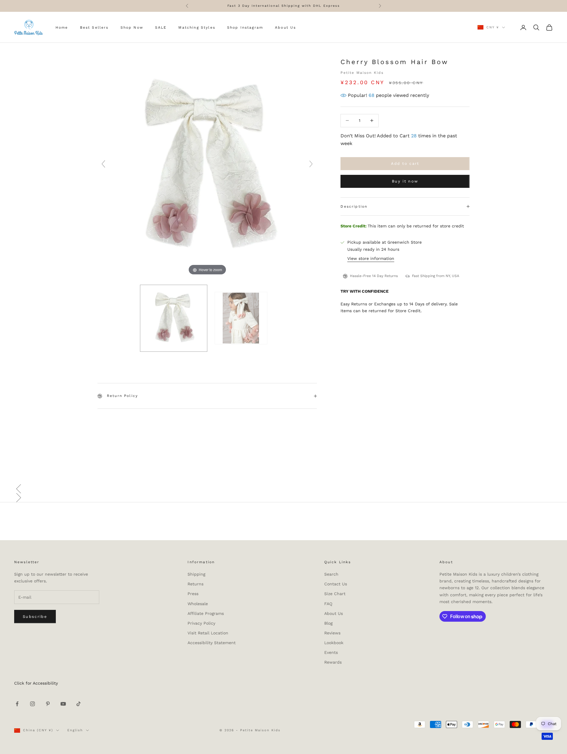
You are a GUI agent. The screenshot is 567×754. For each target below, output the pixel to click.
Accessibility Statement (212, 642)
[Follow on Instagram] (32, 704)
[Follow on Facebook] (17, 704)
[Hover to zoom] (207, 166)
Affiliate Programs (206, 613)
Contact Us (335, 584)
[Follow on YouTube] (63, 704)
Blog (328, 623)
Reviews (332, 633)
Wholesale (198, 603)
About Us (285, 27)
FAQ (328, 603)
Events (331, 652)
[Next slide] (311, 164)
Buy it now (405, 181)
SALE (161, 27)
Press (193, 593)
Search (331, 574)
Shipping (196, 574)
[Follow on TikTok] (79, 704)
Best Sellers (94, 27)
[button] (283, 488)
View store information (370, 258)
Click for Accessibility (36, 683)
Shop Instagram (245, 27)
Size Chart (335, 593)
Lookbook (333, 642)
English (75, 730)
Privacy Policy (201, 623)
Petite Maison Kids (362, 73)
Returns (195, 584)
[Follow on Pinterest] (48, 704)
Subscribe (35, 616)
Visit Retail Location (208, 633)
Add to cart (405, 163)
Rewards (333, 662)
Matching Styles (196, 27)
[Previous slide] (103, 164)
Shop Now (131, 27)
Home (62, 27)
